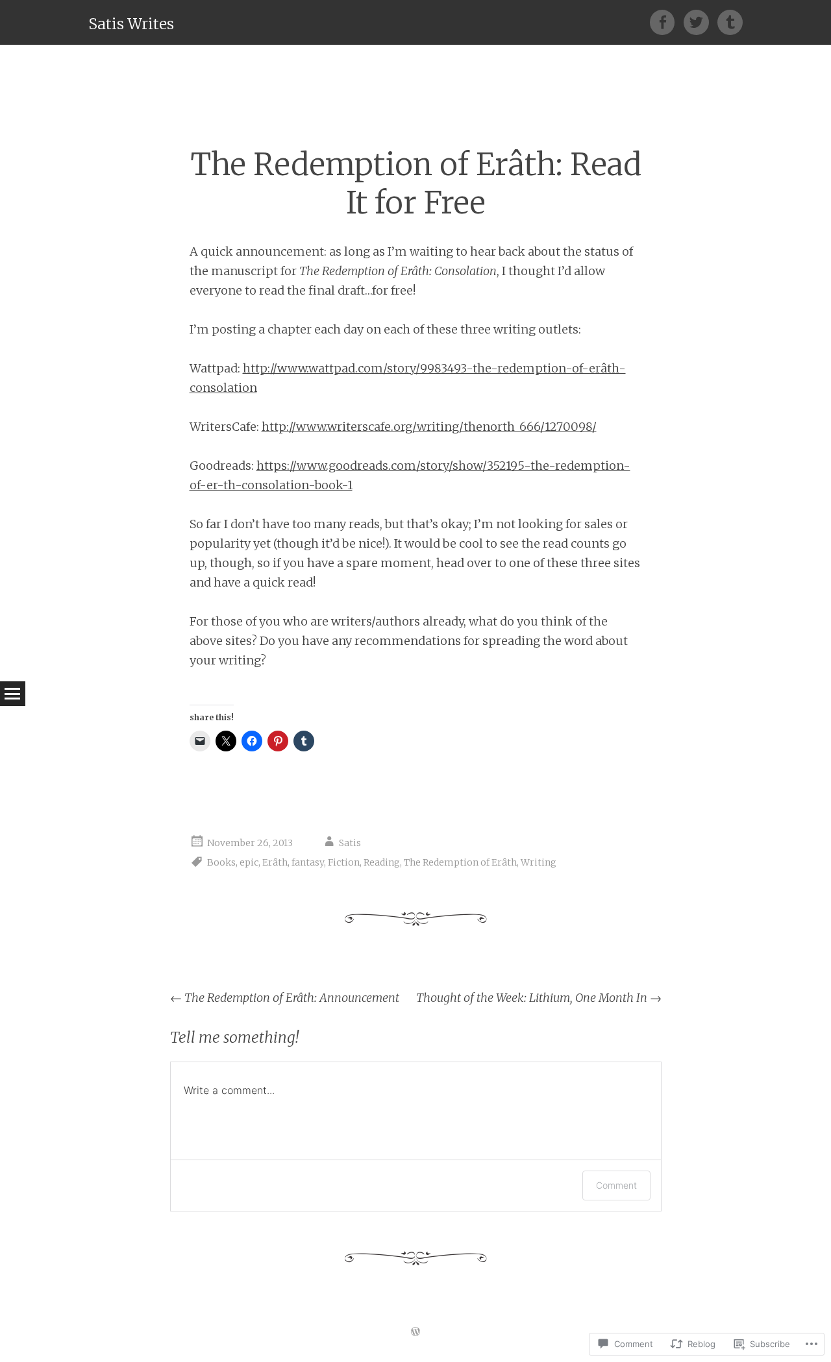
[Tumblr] (730, 22)
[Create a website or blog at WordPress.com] (415, 1332)
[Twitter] (700, 22)
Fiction (344, 862)
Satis (350, 843)
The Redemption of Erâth (460, 862)
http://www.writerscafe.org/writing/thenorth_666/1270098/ (429, 426)
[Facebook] (667, 22)
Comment (616, 1185)
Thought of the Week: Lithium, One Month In (539, 997)
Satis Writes (131, 23)
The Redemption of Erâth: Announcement (284, 997)
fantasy (307, 862)
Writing (538, 862)
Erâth (275, 862)
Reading (382, 862)
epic (249, 862)
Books (221, 862)
